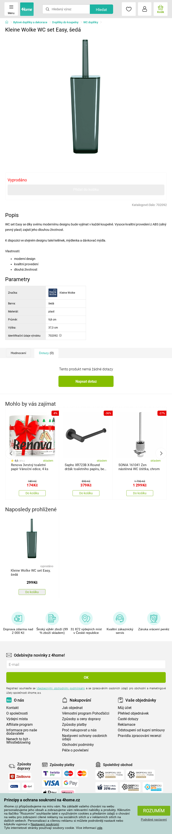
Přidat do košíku (86, 189)
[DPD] (28, 786)
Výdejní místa (17, 719)
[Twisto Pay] (51, 773)
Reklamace (126, 724)
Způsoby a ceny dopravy (81, 719)
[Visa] (51, 783)
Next (161, 453)
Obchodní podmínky (78, 744)
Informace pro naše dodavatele (21, 731)
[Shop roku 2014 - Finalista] (153, 787)
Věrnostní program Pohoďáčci (85, 713)
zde (99, 828)
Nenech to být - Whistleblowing (18, 740)
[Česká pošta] (14, 786)
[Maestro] (68, 773)
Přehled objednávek (133, 713)
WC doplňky (90, 22)
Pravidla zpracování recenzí (139, 735)
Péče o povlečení (75, 750)
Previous (11, 453)
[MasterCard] (82, 773)
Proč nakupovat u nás (79, 730)
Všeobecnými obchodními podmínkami (61, 688)
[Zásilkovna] (20, 776)
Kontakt (12, 707)
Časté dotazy (128, 719)
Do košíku (32, 493)
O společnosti (17, 713)
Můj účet (124, 707)
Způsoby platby (74, 724)
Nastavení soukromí (45, 824)
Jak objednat (72, 707)
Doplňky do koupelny (65, 22)
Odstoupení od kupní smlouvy (141, 730)
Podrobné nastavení (154, 819)
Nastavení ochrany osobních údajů (84, 737)
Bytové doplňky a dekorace (30, 22)
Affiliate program (19, 724)
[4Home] (8, 22)
